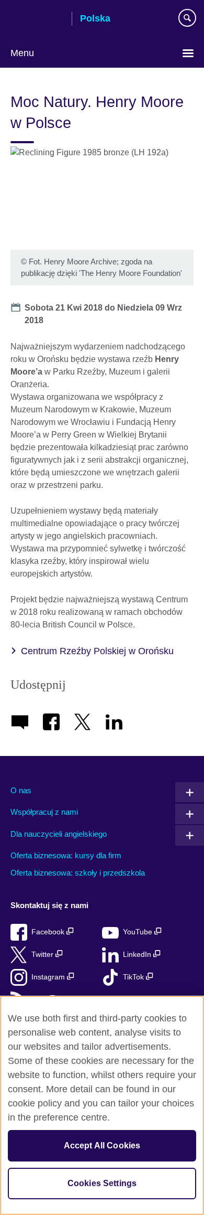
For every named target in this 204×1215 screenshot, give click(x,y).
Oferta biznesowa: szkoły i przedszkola (77, 872)
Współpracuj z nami (44, 811)
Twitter (43, 954)
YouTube (138, 932)
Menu (22, 53)
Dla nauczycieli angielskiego (58, 833)
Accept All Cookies (102, 1145)
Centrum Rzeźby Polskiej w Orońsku (97, 651)
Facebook (48, 932)
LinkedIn (138, 954)
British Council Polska (37, 19)
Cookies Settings (102, 1183)
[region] (102, 1105)
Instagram (49, 977)
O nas (20, 790)
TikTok (134, 977)
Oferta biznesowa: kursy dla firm (65, 855)
